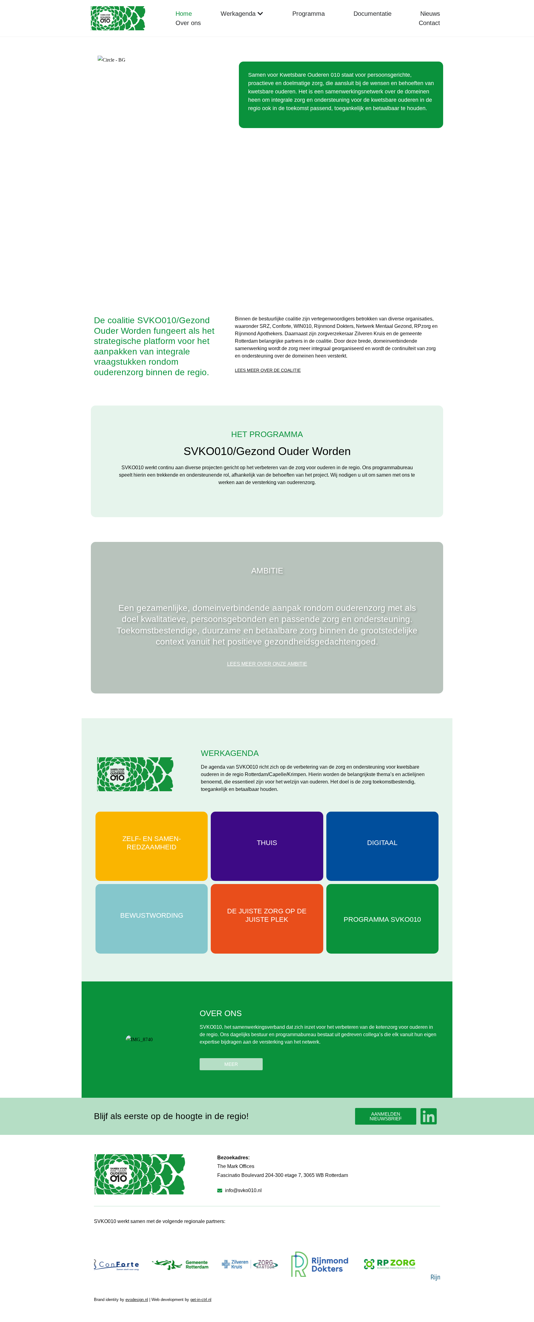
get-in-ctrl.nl (200, 1299)
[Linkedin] (428, 1116)
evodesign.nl (136, 1299)
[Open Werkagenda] (260, 13)
